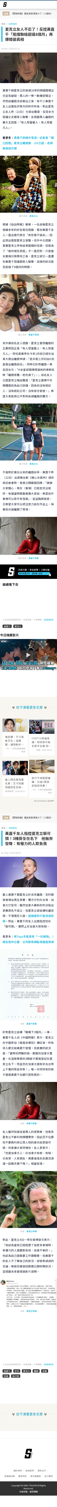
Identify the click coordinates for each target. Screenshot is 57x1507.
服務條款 (22, 1476)
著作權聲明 (35, 1476)
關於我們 (18, 1470)
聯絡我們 (30, 1470)
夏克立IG (33, 215)
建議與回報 (9, 1476)
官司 (17, 1371)
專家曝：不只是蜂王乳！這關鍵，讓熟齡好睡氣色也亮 (14, 740)
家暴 (44, 1371)
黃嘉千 (7, 626)
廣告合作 (42, 1470)
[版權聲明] (48, 619)
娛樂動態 (13, 23)
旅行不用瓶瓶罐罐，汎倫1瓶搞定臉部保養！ (41, 781)
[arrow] (5, 5)
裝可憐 (15, 1376)
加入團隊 (48, 1476)
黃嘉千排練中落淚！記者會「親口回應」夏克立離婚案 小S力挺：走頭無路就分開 (28, 143)
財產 (6, 1376)
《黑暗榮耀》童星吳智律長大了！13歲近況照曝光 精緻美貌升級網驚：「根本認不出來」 (33, 13)
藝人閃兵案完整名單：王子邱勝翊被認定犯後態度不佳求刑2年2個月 (14, 783)
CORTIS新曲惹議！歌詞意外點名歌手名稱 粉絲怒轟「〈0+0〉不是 (41, 742)
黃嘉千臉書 (33, 558)
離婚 (36, 1371)
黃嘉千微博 (33, 334)
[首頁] (28, 1453)
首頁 (3, 23)
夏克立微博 (31, 1231)
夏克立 (18, 626)
